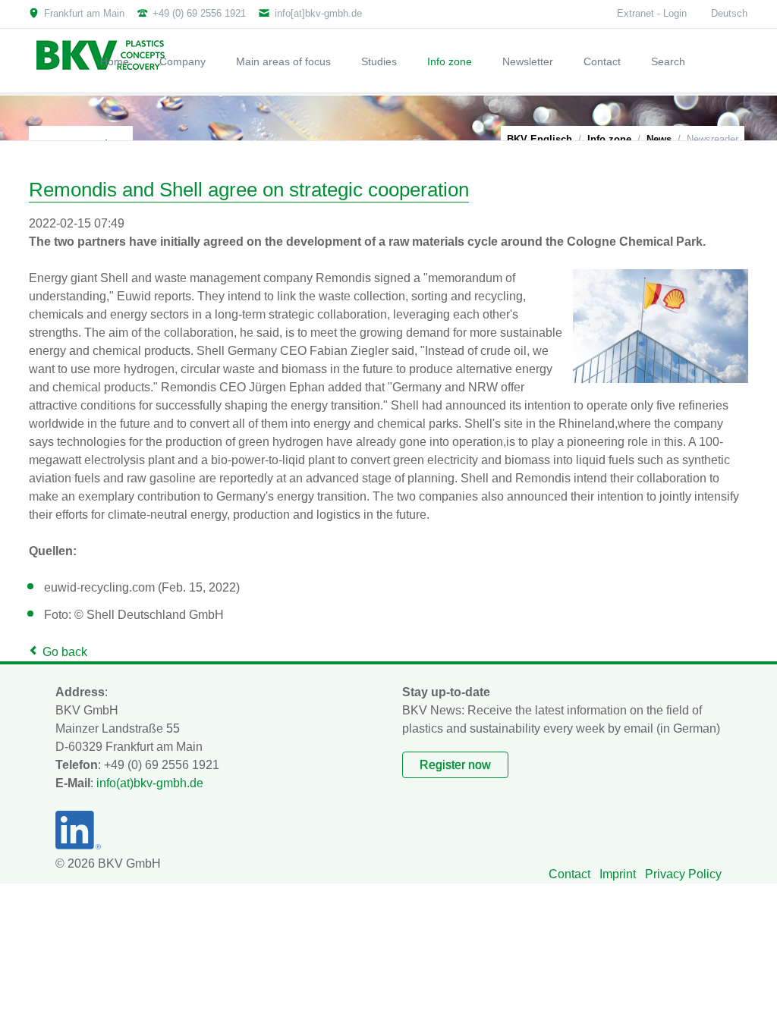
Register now (455, 764)
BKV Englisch (539, 139)
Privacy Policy (683, 874)
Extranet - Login (652, 13)
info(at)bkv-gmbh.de (149, 783)
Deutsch (729, 13)
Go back (64, 651)
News (659, 139)
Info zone (609, 139)
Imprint (617, 874)
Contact (569, 874)
